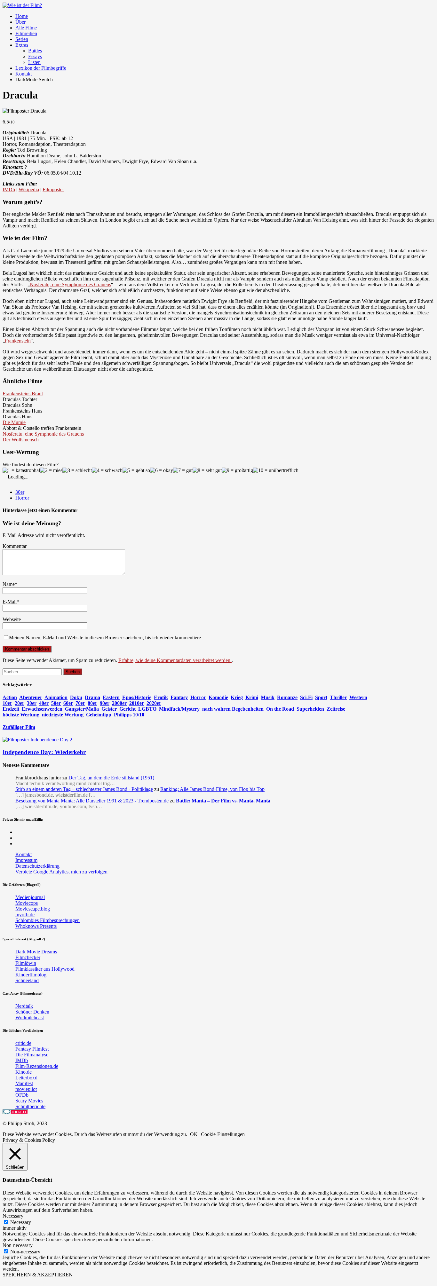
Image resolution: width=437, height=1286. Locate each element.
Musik (267, 697)
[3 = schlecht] (77, 470)
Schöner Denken (32, 1011)
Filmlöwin (25, 963)
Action (10, 697)
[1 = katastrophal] (21, 470)
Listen (34, 62)
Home (21, 16)
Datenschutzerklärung (37, 866)
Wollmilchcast (29, 1017)
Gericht (127, 709)
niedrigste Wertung (62, 714)
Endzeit (11, 709)
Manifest (24, 1083)
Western (358, 697)
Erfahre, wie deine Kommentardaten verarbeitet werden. (175, 660)
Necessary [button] (13, 1216)
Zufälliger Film (19, 727)
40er (44, 703)
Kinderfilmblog (30, 974)
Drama (92, 697)
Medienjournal (30, 897)
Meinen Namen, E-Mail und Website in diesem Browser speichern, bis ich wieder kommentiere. (105, 637)
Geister (109, 709)
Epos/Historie (136, 697)
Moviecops (26, 903)
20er (19, 703)
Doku (76, 697)
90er (104, 703)
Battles (35, 50)
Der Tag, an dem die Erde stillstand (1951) (111, 777)
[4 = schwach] (107, 470)
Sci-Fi (306, 697)
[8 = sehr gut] (207, 470)
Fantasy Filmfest (32, 1049)
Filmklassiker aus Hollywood (45, 969)
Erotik (161, 697)
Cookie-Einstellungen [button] (223, 1134)
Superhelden (310, 709)
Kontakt (23, 73)
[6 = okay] (161, 470)
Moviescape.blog (32, 908)
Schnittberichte (30, 1106)
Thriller (338, 697)
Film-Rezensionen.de (36, 1066)
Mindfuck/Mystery (179, 709)
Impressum (26, 860)
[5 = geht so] (136, 470)
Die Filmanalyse (31, 1054)
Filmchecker (27, 957)
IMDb (9, 189)
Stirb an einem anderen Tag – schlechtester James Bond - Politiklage (84, 789)
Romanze (287, 697)
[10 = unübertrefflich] (275, 470)
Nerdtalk (24, 1006)
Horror (22, 498)
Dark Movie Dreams (36, 951)
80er (92, 703)
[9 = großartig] (237, 470)
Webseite (12, 619)
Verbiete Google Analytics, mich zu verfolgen (61, 871)
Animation (56, 697)
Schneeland (27, 980)
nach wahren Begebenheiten (233, 709)
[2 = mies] (51, 470)
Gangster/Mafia (82, 709)
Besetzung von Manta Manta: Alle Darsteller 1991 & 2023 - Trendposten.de (92, 800)
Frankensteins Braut (23, 393)
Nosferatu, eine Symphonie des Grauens (70, 284)
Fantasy (179, 697)
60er (68, 703)
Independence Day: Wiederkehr (44, 752)
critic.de (23, 1043)
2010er (136, 703)
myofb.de (25, 914)
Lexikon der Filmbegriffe (40, 68)
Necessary (20, 1222)
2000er (119, 703)
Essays (35, 56)
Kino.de (23, 1072)
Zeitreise (336, 709)
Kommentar (15, 546)
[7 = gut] (183, 470)
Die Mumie (14, 422)
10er (7, 703)
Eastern (111, 697)
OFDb (21, 1095)
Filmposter (53, 189)
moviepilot (26, 1089)
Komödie (218, 697)
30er (19, 492)
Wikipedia (29, 189)
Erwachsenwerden (42, 709)
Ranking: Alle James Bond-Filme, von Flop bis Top (212, 789)
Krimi (251, 697)
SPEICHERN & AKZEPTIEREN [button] (38, 1274)
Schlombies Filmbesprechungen (47, 920)
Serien (21, 39)
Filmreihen (26, 33)
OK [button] (194, 1134)
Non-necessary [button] (18, 1245)
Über (20, 22)
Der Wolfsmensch (21, 439)
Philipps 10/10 (129, 714)
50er (56, 703)
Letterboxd (26, 1077)
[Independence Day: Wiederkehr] (37, 739)
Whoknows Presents (36, 926)
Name (9, 584)
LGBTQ (147, 709)
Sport (321, 697)
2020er (154, 703)
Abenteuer (30, 697)
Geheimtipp (98, 714)
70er (80, 703)
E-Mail (10, 601)
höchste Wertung (21, 714)
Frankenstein (18, 340)
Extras (21, 45)
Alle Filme (26, 27)
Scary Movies (29, 1100)
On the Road (280, 709)
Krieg (237, 697)
